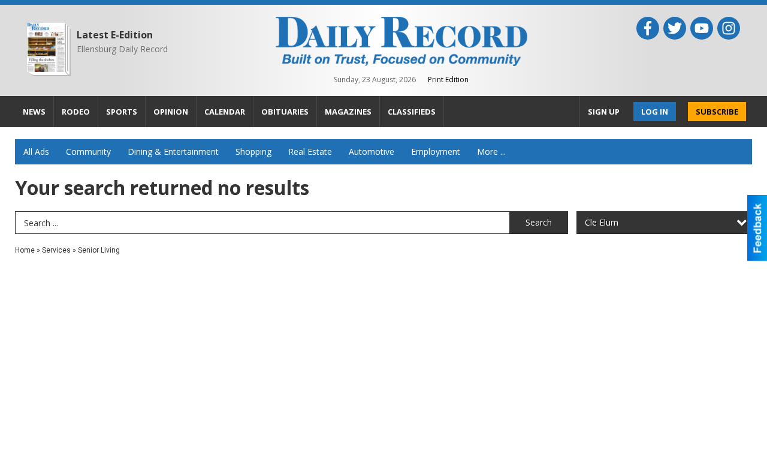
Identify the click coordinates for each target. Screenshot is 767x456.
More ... (491, 151)
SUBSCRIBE (717, 111)
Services (56, 250)
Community (88, 151)
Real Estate (310, 151)
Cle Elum (601, 222)
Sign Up (604, 111)
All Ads (36, 151)
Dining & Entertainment (173, 151)
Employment (435, 151)
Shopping (253, 151)
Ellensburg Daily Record (122, 49)
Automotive (371, 151)
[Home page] (401, 40)
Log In (654, 111)
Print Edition (448, 79)
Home (25, 250)
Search (539, 222)
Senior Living (99, 250)
